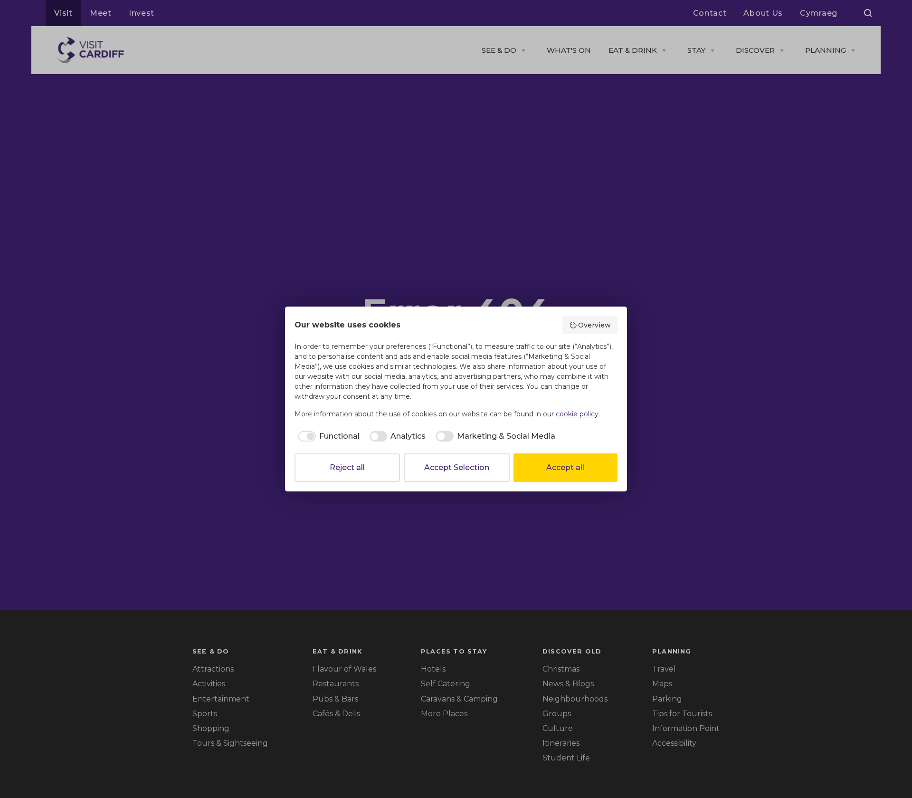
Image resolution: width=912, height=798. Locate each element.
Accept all (565, 467)
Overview (594, 325)
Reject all (347, 467)
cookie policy (577, 414)
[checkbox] (327, 436)
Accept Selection (456, 467)
